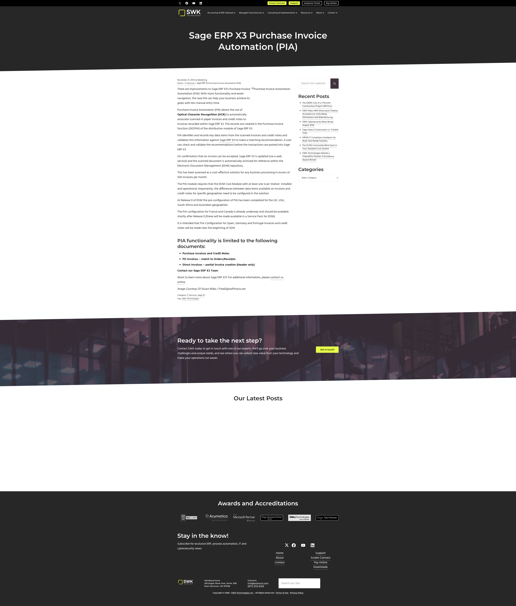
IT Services (190, 83)
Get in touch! (327, 349)
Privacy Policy (296, 593)
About (280, 557)
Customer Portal (312, 3)
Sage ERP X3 (227, 140)
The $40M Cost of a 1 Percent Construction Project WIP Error (317, 104)
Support (294, 3)
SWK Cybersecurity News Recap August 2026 (317, 123)
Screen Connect (277, 3)
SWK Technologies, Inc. (242, 593)
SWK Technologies (190, 299)
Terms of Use (282, 593)
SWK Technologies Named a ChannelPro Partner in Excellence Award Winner (318, 156)
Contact (280, 562)
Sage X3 (201, 295)
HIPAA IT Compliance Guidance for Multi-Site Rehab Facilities (319, 139)
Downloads (320, 567)
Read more (190, 482)
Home (180, 83)
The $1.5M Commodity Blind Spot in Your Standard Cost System (319, 147)
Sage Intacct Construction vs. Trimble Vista (320, 131)
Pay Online (331, 3)
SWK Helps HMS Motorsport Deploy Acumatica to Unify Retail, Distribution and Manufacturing (320, 114)
